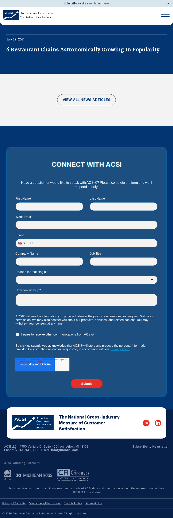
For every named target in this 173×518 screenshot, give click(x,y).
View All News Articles (87, 100)
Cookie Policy (73, 503)
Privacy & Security (14, 503)
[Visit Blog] (146, 423)
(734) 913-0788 (27, 450)
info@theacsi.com (64, 450)
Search (164, 31)
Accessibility (93, 503)
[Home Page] (33, 423)
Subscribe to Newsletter (150, 446)
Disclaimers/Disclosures (45, 503)
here (106, 3)
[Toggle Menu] (165, 15)
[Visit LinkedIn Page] (158, 423)
